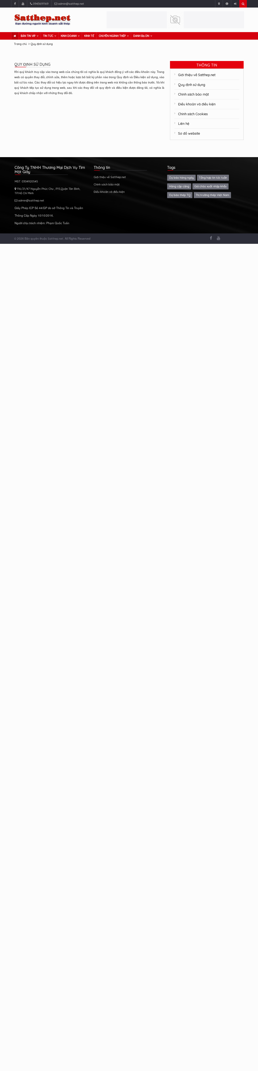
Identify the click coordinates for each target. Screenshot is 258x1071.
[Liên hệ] (219, 4)
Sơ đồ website (189, 133)
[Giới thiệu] (227, 4)
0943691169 (40, 3)
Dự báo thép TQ (180, 195)
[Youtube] (23, 4)
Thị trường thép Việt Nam (212, 195)
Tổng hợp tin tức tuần (213, 177)
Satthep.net (55, 238)
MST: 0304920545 (26, 181)
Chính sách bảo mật (193, 94)
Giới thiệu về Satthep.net (197, 75)
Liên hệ (183, 123)
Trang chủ (20, 44)
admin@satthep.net (70, 3)
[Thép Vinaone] (175, 19)
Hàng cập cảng (179, 186)
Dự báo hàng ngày (181, 177)
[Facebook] (15, 4)
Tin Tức (48, 36)
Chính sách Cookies (193, 114)
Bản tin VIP (28, 36)
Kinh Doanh (69, 36)
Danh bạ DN (141, 36)
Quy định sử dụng (42, 44)
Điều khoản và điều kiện (197, 104)
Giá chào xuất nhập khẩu (210, 186)
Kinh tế (89, 36)
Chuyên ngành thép (112, 36)
